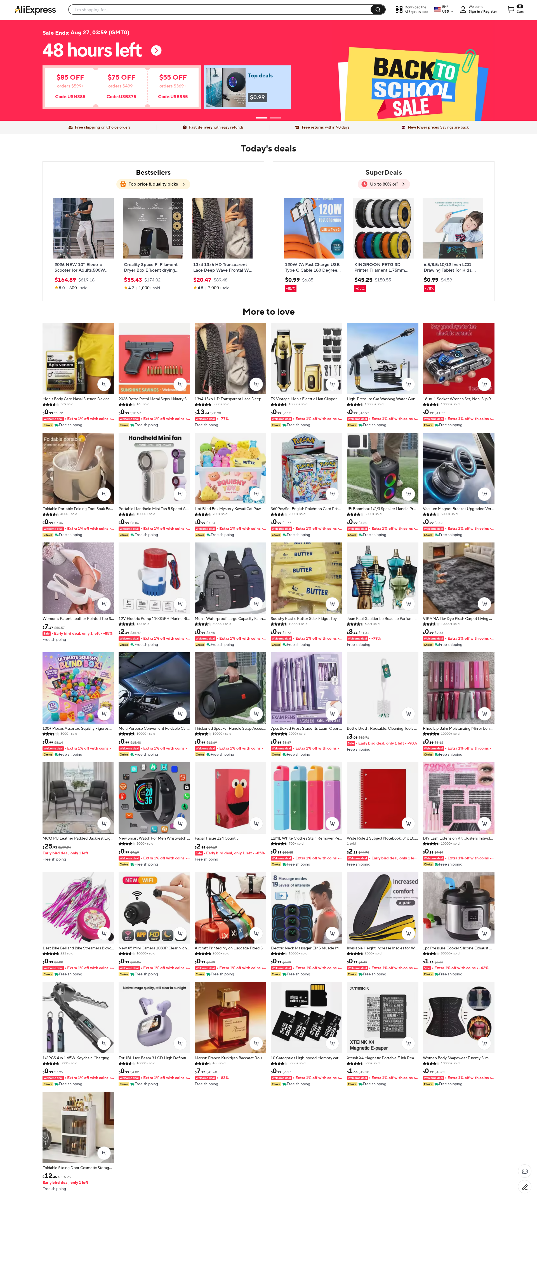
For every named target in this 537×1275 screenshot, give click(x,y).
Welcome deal (268, 56)
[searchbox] (221, 9)
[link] (113, 90)
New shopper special (268, 68)
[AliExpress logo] (35, 9)
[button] (378, 9)
